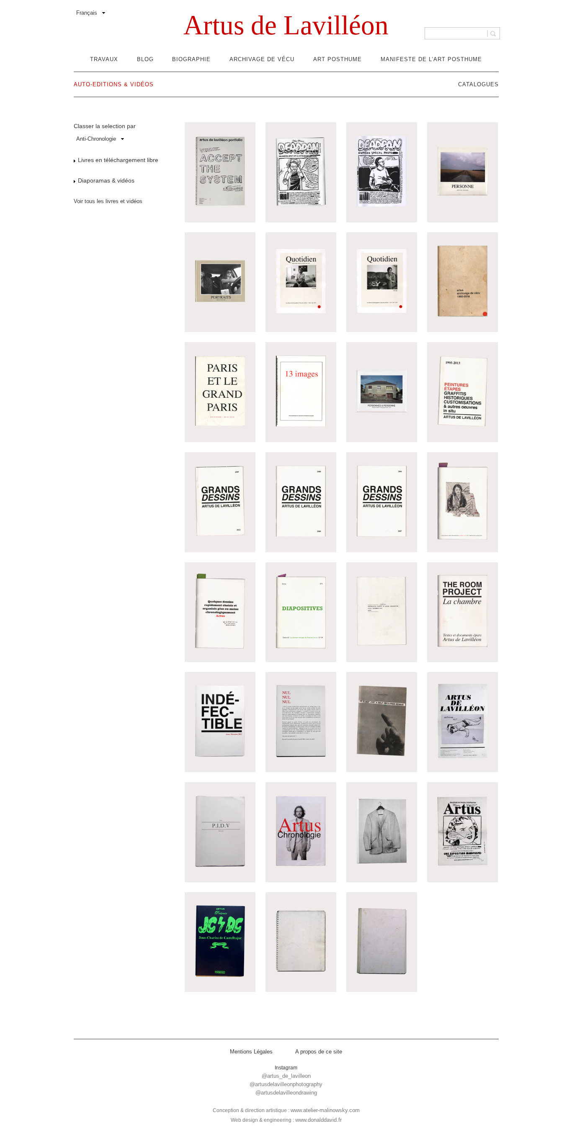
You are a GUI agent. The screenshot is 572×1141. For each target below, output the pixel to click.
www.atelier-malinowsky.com (325, 1110)
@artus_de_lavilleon (286, 1076)
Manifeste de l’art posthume (431, 59)
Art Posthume (337, 59)
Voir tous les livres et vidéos (108, 201)
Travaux (104, 59)
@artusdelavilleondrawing (286, 1092)
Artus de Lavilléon (286, 25)
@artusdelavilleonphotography (286, 1084)
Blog (145, 59)
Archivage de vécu (261, 59)
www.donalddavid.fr (318, 1120)
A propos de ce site (318, 1051)
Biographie (191, 59)
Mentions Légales (251, 1051)
